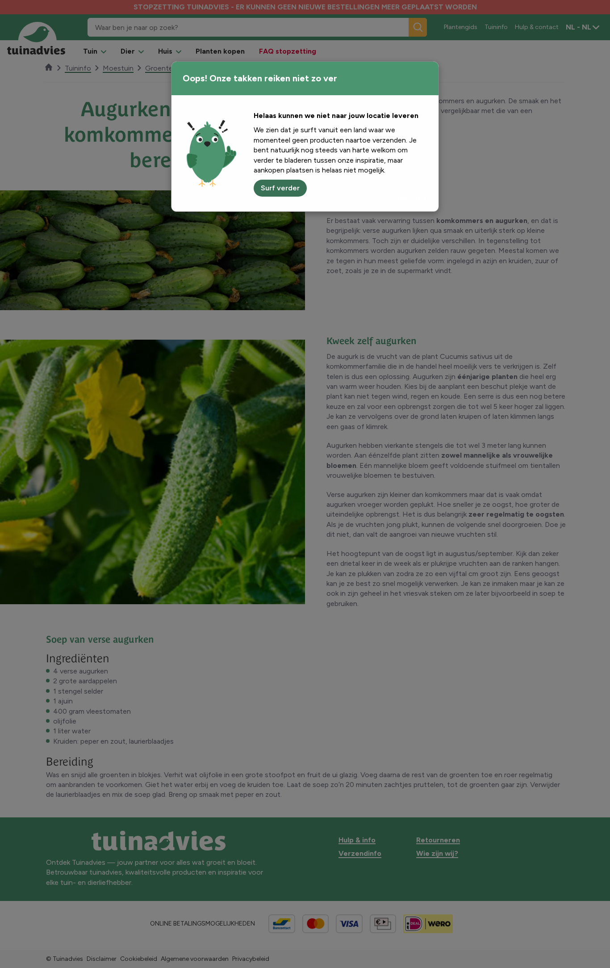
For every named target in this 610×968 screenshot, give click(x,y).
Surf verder (280, 188)
